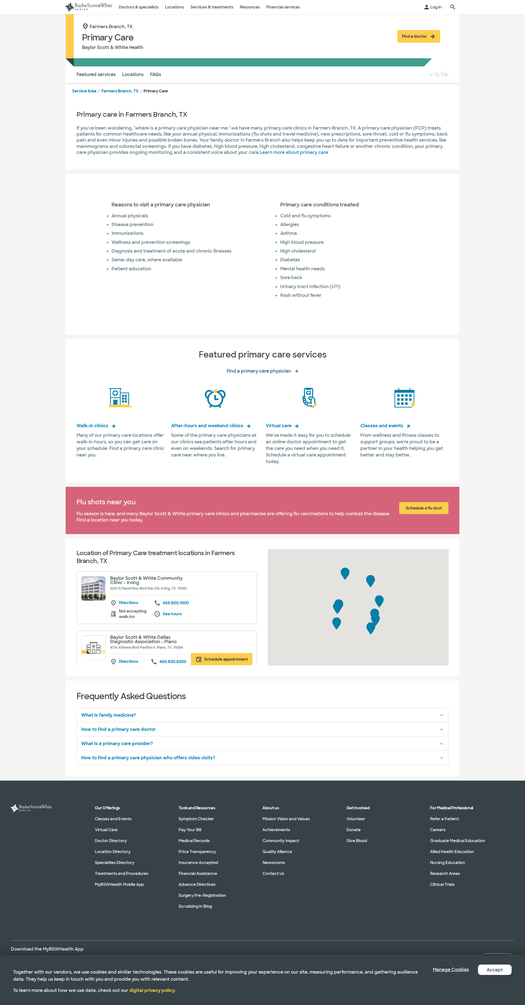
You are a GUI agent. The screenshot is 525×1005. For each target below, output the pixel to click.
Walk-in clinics (92, 426)
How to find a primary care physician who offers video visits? (148, 757)
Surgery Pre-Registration (202, 895)
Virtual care (278, 426)
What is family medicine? (108, 715)
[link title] (89, 7)
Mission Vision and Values (286, 818)
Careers (437, 829)
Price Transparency (197, 851)
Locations (133, 74)
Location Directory (112, 851)
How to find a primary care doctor (118, 729)
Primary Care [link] (156, 91)
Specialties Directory (114, 862)
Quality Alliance (277, 851)
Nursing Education (447, 862)
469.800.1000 (176, 602)
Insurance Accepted (198, 862)
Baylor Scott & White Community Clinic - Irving (146, 580)
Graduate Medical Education (457, 840)
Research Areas (445, 873)
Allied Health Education (452, 851)
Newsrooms (273, 862)
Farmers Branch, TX (119, 91)
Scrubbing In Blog (195, 906)
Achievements (276, 829)
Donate (353, 829)
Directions (128, 602)
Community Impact (280, 840)
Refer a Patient (444, 818)
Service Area (84, 91)
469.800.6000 (172, 661)
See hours (172, 613)
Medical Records (194, 840)
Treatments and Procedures (121, 873)
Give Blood (356, 840)
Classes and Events (113, 818)
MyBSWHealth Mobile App (119, 884)
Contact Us (273, 873)
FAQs (155, 74)
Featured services (96, 74)
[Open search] (452, 7)
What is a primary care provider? (117, 743)
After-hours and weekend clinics (207, 426)
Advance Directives (197, 884)
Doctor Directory (111, 840)
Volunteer (355, 818)
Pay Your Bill (190, 829)
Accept (495, 970)
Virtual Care (106, 829)
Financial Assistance (198, 873)
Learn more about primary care (294, 152)
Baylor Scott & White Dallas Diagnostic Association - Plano (143, 639)
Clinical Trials (442, 884)
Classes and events (381, 426)
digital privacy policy (152, 990)
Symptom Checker (196, 818)
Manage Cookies (451, 969)
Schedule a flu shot (424, 508)
